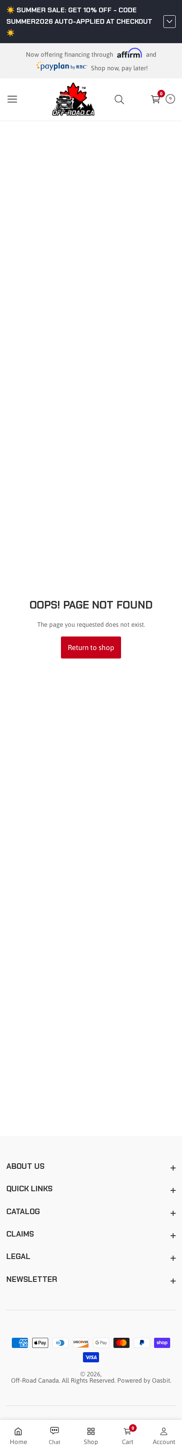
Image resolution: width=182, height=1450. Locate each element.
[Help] (170, 99)
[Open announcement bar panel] (169, 21)
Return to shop (91, 647)
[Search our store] (121, 99)
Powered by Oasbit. (144, 1380)
